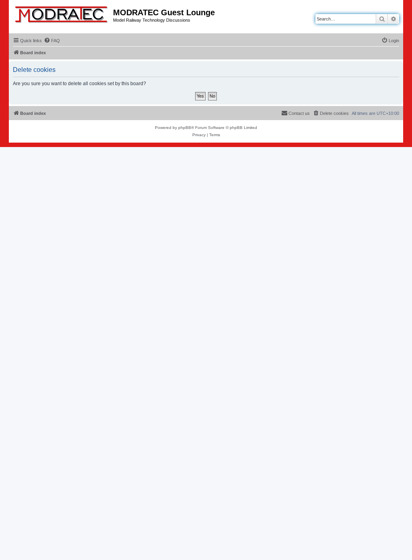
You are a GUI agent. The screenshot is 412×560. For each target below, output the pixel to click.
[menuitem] (52, 40)
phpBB (184, 127)
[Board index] (62, 13)
